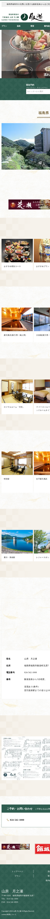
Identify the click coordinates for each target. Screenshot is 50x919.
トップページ (17, 871)
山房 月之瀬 (12, 891)
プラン (17, 876)
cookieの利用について (9, 914)
